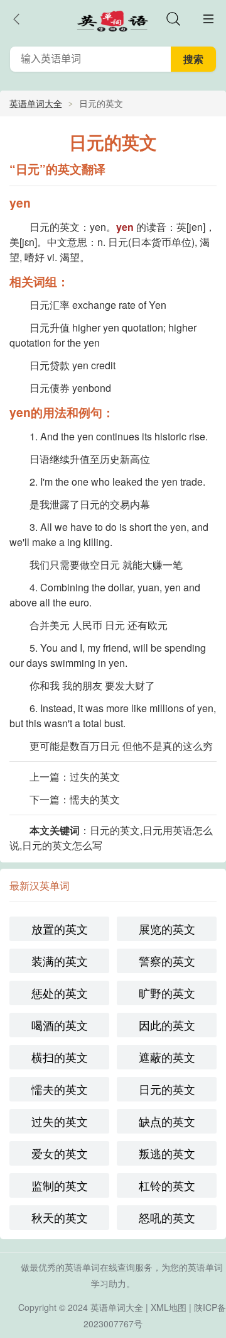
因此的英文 (167, 1025)
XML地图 (168, 1307)
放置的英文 (59, 928)
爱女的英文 (59, 1153)
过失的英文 (95, 776)
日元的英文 (167, 1089)
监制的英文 (59, 1185)
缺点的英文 (167, 1121)
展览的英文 (167, 928)
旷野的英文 (167, 992)
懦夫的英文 (95, 799)
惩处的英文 (59, 992)
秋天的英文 (59, 1217)
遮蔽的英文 (167, 1057)
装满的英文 (59, 960)
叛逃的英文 (167, 1153)
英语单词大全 (35, 103)
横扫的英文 (59, 1057)
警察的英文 (167, 960)
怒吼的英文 (167, 1217)
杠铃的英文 (167, 1185)
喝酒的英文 (59, 1025)
